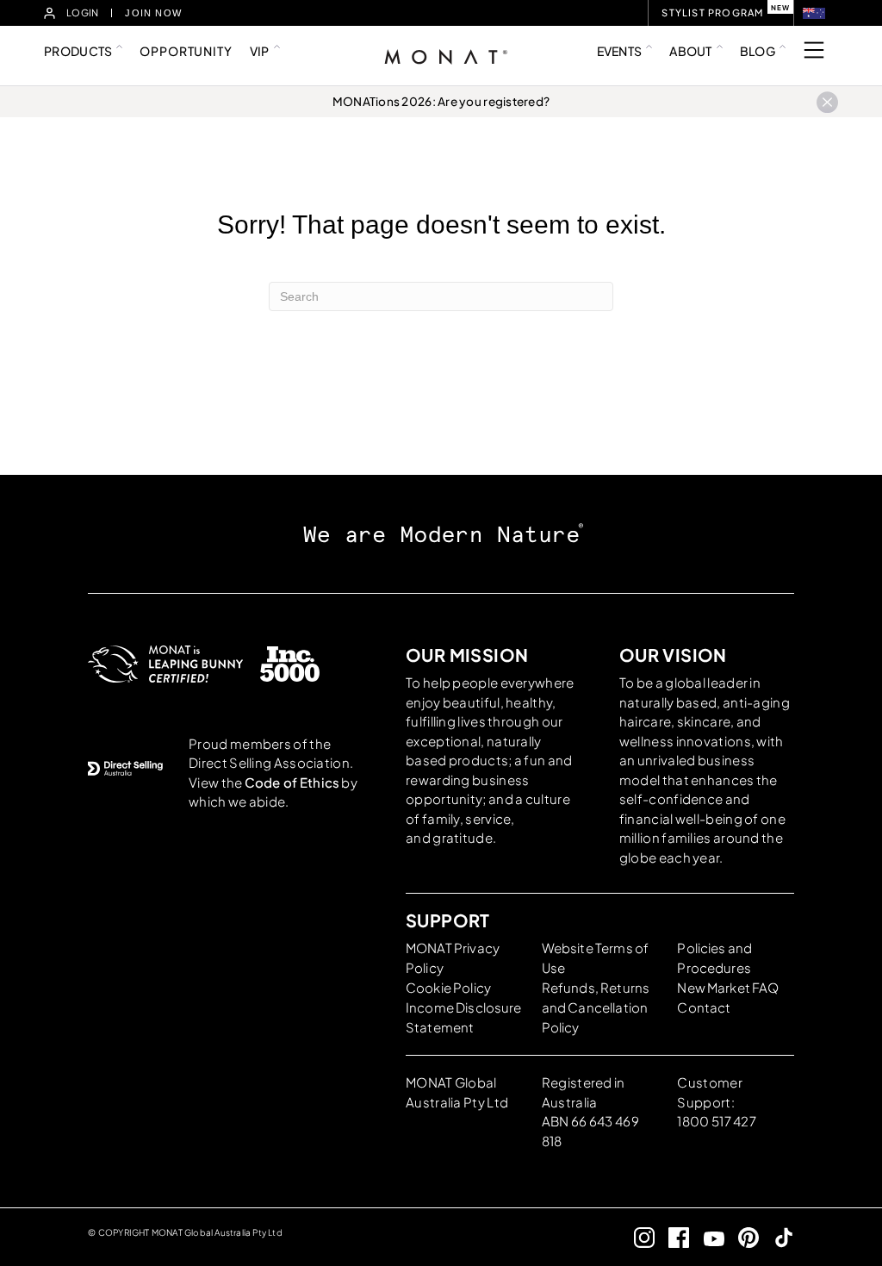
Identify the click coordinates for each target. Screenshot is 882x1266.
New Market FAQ (728, 987)
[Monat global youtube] (706, 1237)
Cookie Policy (448, 987)
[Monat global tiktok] (776, 1237)
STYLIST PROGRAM (712, 12)
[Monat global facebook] (672, 1237)
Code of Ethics (292, 782)
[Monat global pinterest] (742, 1237)
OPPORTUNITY (186, 51)
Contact (703, 1007)
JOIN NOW (153, 13)
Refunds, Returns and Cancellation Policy (595, 1007)
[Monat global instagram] (637, 1237)
